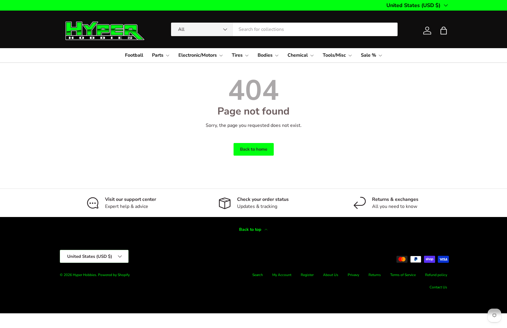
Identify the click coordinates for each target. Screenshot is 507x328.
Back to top (250, 229)
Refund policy (436, 275)
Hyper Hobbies (84, 275)
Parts (157, 55)
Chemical (298, 55)
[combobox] (284, 29)
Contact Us (438, 287)
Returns (375, 275)
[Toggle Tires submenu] (246, 55)
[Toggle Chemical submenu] (311, 55)
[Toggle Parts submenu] (167, 55)
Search (257, 275)
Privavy (353, 275)
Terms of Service (403, 275)
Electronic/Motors (197, 55)
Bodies (265, 55)
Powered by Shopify (114, 275)
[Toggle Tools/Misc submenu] (350, 55)
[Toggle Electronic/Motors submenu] (220, 55)
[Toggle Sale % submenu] (380, 55)
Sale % (368, 55)
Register (307, 275)
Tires (237, 55)
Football (134, 55)
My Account (281, 275)
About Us (330, 275)
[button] (443, 30)
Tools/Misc (334, 55)
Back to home (253, 149)
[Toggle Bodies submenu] (276, 55)
